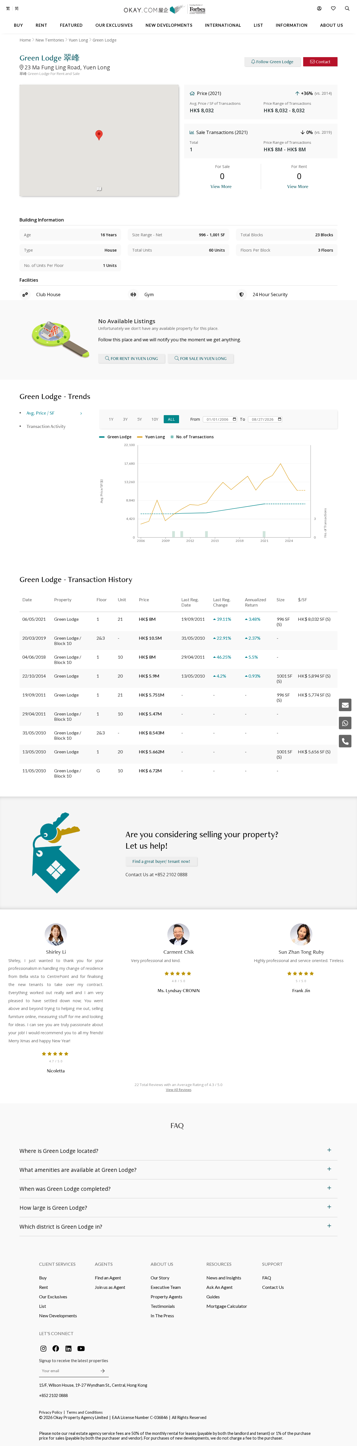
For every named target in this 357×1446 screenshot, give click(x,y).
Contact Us (273, 1287)
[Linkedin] (68, 1348)
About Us (162, 1264)
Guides (213, 1296)
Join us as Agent (110, 1287)
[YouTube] (81, 1348)
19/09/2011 (34, 694)
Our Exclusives (53, 1296)
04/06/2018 (34, 656)
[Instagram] (43, 1348)
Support (272, 1264)
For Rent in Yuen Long (134, 358)
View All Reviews (178, 1089)
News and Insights (223, 1277)
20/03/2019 (34, 638)
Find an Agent (108, 1277)
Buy (43, 1277)
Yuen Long (78, 40)
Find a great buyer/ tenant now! (161, 861)
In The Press (162, 1315)
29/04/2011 (34, 713)
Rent (43, 1287)
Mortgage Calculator (226, 1306)
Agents (104, 1264)
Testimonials (163, 1306)
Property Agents (166, 1296)
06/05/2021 (34, 619)
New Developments (58, 1315)
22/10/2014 (34, 675)
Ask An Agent (219, 1287)
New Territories (49, 40)
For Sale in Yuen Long (203, 358)
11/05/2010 (34, 770)
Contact (323, 62)
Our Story (160, 1277)
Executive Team (166, 1287)
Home (25, 40)
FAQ (266, 1277)
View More (221, 186)
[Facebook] (56, 1348)
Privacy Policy (50, 1412)
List (42, 1306)
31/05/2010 (34, 732)
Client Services (57, 1264)
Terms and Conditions (84, 1412)
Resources (218, 1264)
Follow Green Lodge (274, 62)
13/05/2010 (34, 751)
